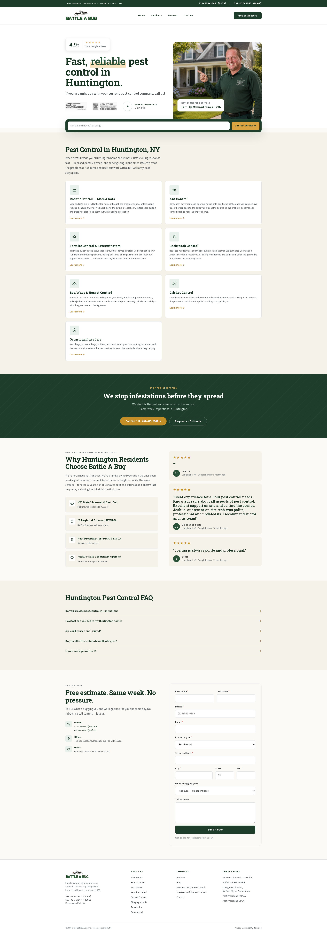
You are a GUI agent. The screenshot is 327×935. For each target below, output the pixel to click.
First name (181, 691)
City (178, 768)
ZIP (239, 768)
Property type (183, 737)
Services (156, 15)
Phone (179, 706)
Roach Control (138, 882)
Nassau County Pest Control (191, 887)
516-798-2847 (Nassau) (85, 726)
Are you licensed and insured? (83, 631)
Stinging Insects (139, 902)
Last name (223, 691)
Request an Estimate (188, 421)
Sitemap (258, 927)
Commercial (137, 912)
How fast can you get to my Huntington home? (93, 621)
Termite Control (139, 892)
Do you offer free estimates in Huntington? (91, 641)
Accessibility (247, 927)
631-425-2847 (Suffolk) (85, 730)
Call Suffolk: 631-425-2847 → (143, 421)
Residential (136, 907)
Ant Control (136, 887)
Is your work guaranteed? (80, 651)
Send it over (215, 830)
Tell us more (182, 799)
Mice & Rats (137, 877)
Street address (184, 753)
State (218, 768)
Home (141, 15)
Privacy (238, 927)
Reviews (173, 15)
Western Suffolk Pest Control (191, 892)
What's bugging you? (186, 783)
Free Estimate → (248, 16)
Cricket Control (138, 897)
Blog (179, 882)
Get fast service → (245, 125)
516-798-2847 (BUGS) (212, 3)
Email (179, 722)
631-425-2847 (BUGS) (248, 3)
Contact (188, 15)
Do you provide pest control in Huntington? (91, 611)
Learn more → (77, 218)
